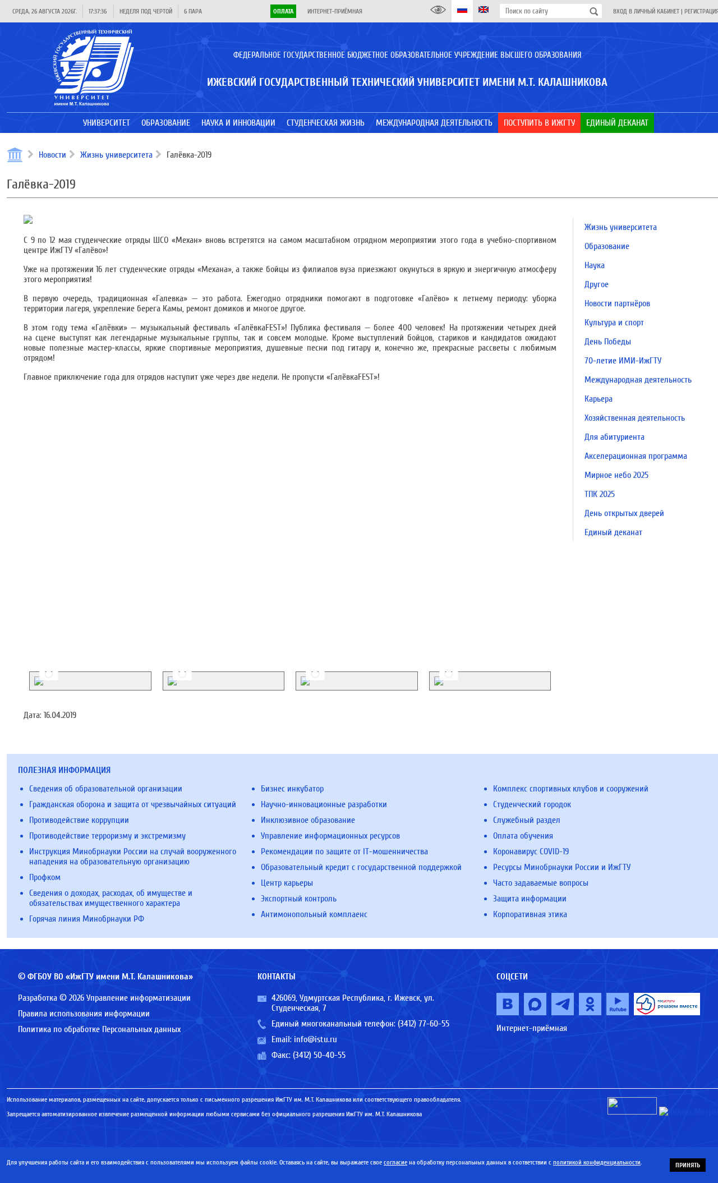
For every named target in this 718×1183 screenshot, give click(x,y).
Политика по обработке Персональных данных (99, 1029)
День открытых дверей (624, 513)
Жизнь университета (116, 155)
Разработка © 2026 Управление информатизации (104, 998)
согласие (395, 1162)
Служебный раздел (526, 820)
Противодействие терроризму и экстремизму (107, 836)
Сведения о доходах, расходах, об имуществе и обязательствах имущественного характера (110, 898)
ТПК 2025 (599, 494)
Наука (594, 265)
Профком (45, 877)
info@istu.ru (315, 1039)
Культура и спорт (614, 322)
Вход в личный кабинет (646, 11)
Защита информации (530, 899)
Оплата (283, 11)
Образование (606, 246)
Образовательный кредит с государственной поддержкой (361, 867)
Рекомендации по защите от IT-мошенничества (344, 851)
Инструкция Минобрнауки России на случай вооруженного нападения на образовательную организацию (132, 856)
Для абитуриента (614, 437)
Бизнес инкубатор (292, 789)
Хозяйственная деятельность (634, 418)
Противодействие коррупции (79, 820)
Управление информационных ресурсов (330, 836)
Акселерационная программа (635, 456)
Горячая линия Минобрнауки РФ (86, 919)
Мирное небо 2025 (616, 475)
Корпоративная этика (530, 914)
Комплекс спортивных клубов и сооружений (570, 789)
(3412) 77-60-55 (423, 1024)
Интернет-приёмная (334, 11)
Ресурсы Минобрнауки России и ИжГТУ (561, 867)
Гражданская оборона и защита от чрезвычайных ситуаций (132, 804)
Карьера (598, 399)
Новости (52, 155)
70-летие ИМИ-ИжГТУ (622, 361)
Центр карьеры (287, 883)
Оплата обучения (523, 836)
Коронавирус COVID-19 (531, 851)
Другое (596, 284)
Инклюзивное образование (308, 820)
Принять (687, 1165)
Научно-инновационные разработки (324, 804)
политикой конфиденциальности (597, 1162)
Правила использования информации (84, 1014)
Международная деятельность (638, 380)
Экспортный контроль (299, 899)
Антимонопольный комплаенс (314, 914)
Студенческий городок (532, 804)
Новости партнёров (617, 303)
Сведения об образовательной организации (105, 789)
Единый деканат (613, 532)
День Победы (607, 342)
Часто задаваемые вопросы (540, 883)
